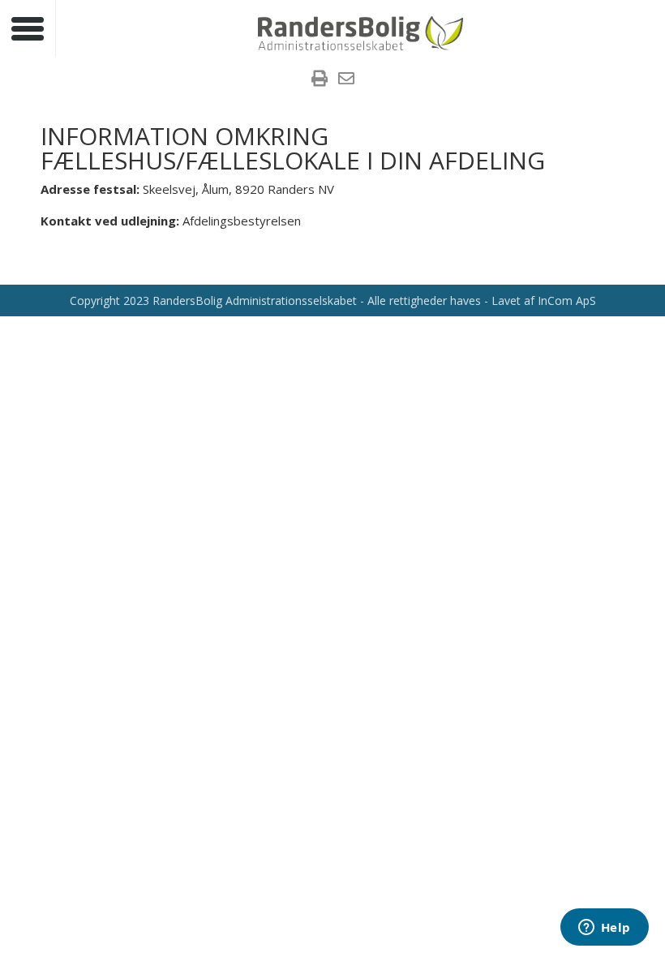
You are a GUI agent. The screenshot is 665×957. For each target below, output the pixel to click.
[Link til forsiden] (361, 32)
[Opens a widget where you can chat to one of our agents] (604, 928)
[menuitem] (319, 80)
